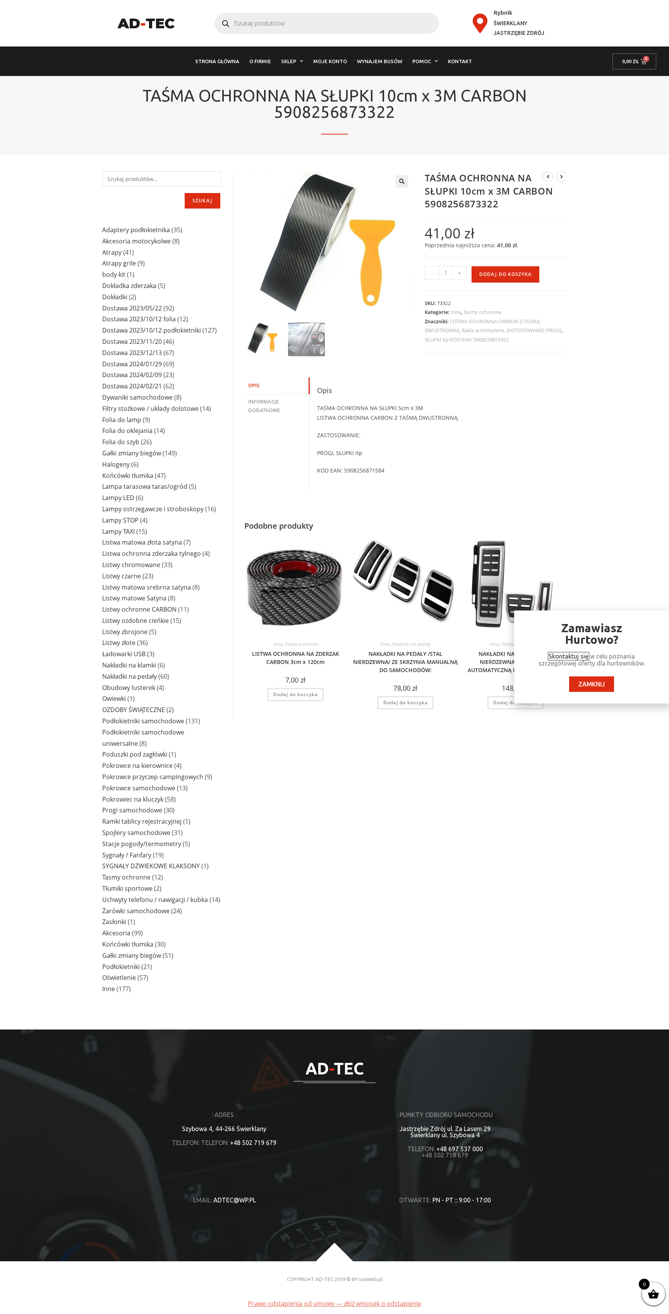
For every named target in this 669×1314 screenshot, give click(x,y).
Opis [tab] (253, 385)
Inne (456, 312)
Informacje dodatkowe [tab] (264, 406)
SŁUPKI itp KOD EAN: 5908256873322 (467, 339)
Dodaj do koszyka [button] (295, 694)
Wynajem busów (379, 61)
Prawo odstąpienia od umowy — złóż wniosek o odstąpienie (334, 1303)
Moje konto (330, 61)
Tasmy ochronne (482, 312)
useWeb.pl (371, 1279)
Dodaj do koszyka (505, 274)
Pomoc (421, 61)
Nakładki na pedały (411, 644)
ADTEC (146, 23)
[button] (402, 181)
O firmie (260, 61)
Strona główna (217, 61)
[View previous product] (547, 176)
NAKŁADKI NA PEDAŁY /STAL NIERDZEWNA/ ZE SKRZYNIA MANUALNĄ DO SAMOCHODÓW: (405, 662)
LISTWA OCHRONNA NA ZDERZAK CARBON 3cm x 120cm (295, 658)
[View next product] (561, 176)
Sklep (288, 61)
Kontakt (460, 61)
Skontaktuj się (568, 656)
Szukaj (202, 200)
